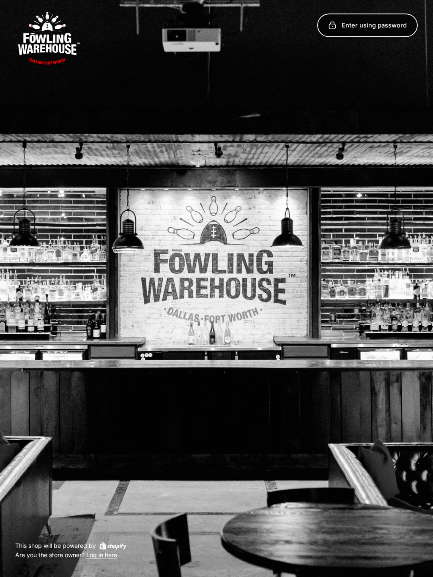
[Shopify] (112, 546)
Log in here (101, 555)
